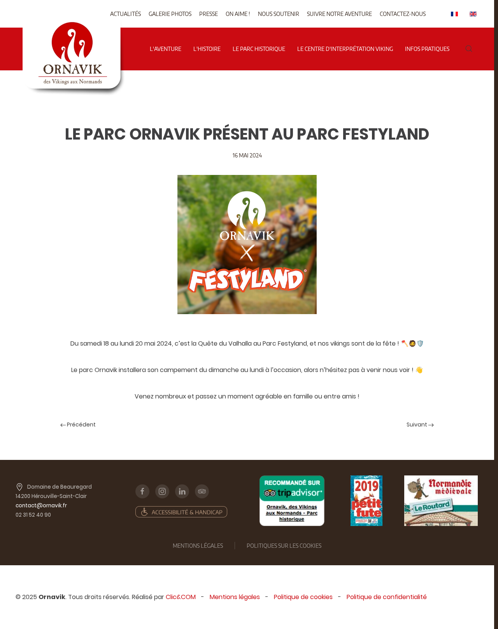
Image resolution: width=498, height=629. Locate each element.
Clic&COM (181, 596)
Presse (208, 13)
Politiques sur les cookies (284, 545)
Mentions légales (235, 596)
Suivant (417, 424)
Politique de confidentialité (387, 596)
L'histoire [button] (207, 48)
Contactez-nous (403, 13)
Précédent (81, 424)
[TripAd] (292, 500)
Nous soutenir (278, 13)
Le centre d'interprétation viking (345, 48)
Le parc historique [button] (259, 48)
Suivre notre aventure (339, 13)
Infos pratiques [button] (427, 48)
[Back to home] (73, 23)
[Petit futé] (366, 500)
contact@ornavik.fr (41, 505)
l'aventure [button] (165, 48)
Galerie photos (170, 13)
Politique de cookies (303, 596)
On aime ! (238, 13)
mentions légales (198, 545)
